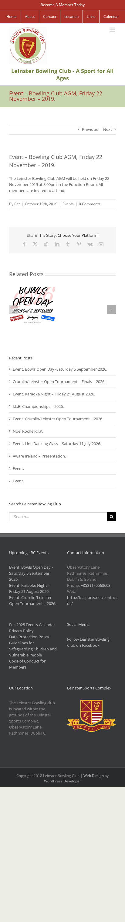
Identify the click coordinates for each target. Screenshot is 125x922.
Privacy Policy (21, 630)
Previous (90, 129)
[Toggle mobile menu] (113, 30)
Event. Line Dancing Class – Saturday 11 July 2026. (57, 443)
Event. (18, 468)
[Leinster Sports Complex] (91, 703)
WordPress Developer (62, 781)
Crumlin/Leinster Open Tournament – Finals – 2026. (59, 381)
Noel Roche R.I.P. (28, 431)
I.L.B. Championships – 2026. (38, 406)
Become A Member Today (63, 4)
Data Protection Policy (29, 636)
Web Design (93, 775)
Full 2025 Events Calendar (32, 624)
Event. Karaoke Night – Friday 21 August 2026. (54, 394)
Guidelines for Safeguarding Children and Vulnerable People (33, 649)
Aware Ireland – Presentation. (39, 456)
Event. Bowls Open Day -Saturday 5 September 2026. (60, 369)
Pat (17, 204)
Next (107, 129)
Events (68, 204)
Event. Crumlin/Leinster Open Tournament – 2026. (58, 418)
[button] (13, 309)
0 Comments (89, 204)
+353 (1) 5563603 (95, 585)
